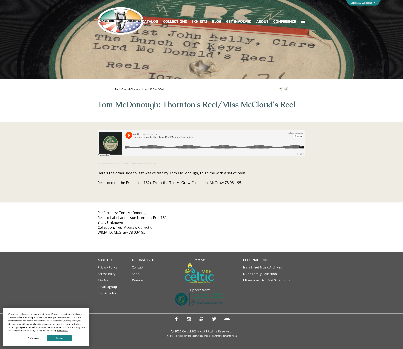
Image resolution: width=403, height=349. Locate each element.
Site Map (104, 280)
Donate (137, 280)
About (262, 21)
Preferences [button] (62, 330)
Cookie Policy (107, 293)
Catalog (150, 21)
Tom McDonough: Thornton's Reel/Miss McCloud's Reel (137, 163)
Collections (175, 21)
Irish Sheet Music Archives (262, 267)
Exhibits (199, 21)
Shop (136, 274)
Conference (284, 21)
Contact (137, 267)
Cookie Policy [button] (74, 327)
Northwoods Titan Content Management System (214, 335)
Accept (59, 338)
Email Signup (107, 287)
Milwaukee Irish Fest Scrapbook (266, 280)
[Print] (286, 89)
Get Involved (239, 21)
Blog (216, 21)
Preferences (33, 338)
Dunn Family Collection (260, 274)
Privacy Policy (107, 267)
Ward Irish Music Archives (107, 163)
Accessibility (106, 274)
